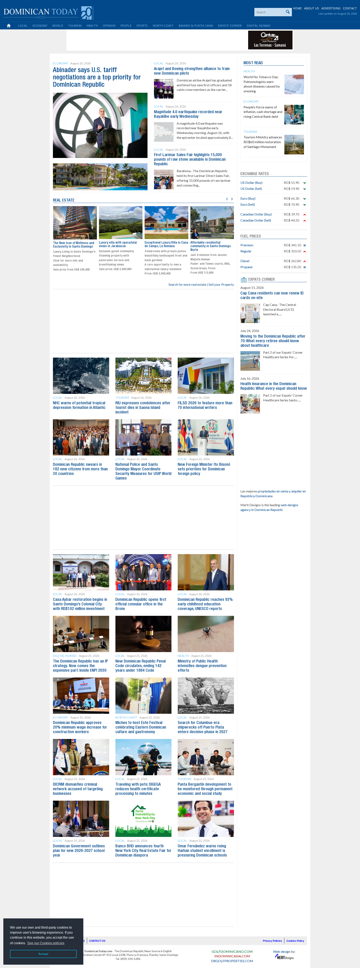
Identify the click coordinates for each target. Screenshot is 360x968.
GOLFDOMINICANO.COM (232, 951)
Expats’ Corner (230, 26)
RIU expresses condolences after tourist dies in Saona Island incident (142, 407)
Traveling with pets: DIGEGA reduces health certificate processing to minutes (138, 789)
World (57, 26)
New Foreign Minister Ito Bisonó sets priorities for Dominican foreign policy (204, 469)
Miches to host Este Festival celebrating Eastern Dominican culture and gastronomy (140, 727)
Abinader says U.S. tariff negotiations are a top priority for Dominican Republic (97, 77)
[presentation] (227, 198)
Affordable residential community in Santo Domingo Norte (165, 246)
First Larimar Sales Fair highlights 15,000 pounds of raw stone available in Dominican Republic (190, 159)
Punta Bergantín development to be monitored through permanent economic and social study (205, 789)
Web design (281, 951)
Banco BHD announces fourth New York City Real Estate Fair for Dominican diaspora (143, 850)
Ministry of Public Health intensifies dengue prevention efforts (202, 666)
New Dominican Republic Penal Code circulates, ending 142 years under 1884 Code (140, 666)
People (125, 26)
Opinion (109, 26)
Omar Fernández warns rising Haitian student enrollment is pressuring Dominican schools (202, 850)
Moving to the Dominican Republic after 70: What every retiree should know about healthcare (272, 341)
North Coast (163, 26)
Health (92, 26)
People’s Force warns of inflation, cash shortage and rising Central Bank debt (263, 112)
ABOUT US (311, 8)
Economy (39, 26)
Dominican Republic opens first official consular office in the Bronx (140, 604)
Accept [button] (43, 953)
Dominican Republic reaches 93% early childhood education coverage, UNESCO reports (205, 604)
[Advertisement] (143, 40)
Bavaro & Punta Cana (196, 26)
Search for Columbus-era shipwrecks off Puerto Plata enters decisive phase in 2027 (203, 727)
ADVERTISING (330, 8)
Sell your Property (221, 284)
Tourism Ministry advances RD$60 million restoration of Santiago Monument (263, 142)
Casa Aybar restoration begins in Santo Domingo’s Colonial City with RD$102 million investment (80, 604)
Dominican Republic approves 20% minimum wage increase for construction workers (80, 727)
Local (23, 26)
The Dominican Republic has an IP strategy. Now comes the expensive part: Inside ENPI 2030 (80, 666)
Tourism (74, 26)
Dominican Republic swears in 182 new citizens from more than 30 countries (80, 469)
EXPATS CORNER (261, 280)
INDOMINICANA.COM (232, 956)
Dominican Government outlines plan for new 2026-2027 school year (79, 850)
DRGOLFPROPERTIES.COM (232, 961)
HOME (297, 8)
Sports (142, 26)
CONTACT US (97, 940)
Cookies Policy (295, 940)
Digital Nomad (258, 26)
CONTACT (350, 8)
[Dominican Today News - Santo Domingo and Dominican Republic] (48, 12)
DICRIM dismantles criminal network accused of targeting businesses (78, 789)
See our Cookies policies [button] (45, 943)
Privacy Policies (272, 940)
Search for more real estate (187, 284)
